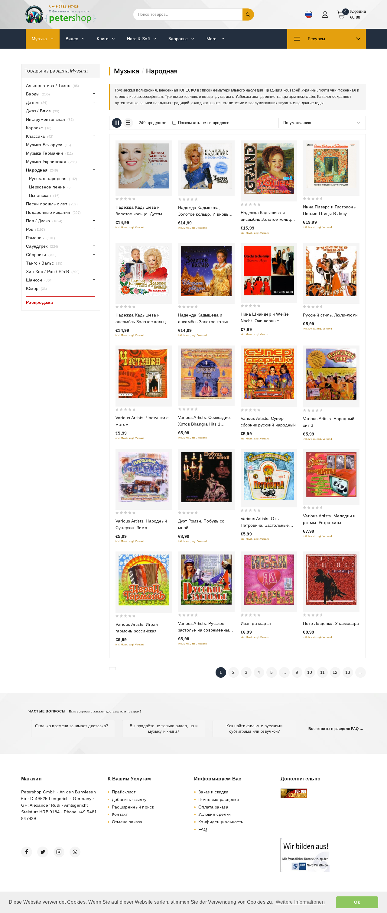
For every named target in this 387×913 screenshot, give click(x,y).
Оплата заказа (213, 807)
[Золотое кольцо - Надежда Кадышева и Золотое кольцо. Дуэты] (144, 165)
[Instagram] (59, 852)
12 (335, 672)
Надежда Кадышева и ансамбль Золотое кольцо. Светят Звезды (205, 322)
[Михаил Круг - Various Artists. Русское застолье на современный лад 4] (206, 579)
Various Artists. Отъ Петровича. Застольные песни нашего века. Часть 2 (269, 525)
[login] (325, 14)
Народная (161, 71)
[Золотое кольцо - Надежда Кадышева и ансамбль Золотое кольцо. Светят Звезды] (206, 271)
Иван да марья (256, 623)
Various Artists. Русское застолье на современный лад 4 (205, 630)
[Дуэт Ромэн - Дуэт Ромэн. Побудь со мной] (206, 477)
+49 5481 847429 (65, 6)
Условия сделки (214, 814)
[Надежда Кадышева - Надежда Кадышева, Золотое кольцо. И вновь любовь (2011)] (206, 166)
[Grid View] (117, 123)
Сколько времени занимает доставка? (71, 726)
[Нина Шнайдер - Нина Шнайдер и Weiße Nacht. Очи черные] (269, 270)
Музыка (126, 71)
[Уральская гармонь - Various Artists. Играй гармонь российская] (144, 580)
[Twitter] (42, 852)
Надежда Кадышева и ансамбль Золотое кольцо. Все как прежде (142, 322)
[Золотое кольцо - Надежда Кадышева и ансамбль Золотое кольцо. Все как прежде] (144, 271)
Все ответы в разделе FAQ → (335, 729)
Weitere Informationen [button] (300, 902)
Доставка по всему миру (70, 11)
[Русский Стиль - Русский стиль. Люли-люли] (331, 271)
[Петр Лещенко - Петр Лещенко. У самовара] (331, 580)
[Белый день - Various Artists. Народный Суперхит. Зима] (144, 477)
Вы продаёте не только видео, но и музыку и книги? (163, 729)
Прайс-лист (123, 791)
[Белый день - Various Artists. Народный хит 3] (331, 374)
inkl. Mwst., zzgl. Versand (129, 227)
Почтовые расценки (218, 799)
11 (322, 672)
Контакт (120, 814)
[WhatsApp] (75, 852)
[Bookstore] (60, 14)
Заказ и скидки (213, 791)
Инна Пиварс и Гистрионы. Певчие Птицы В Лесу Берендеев (330, 213)
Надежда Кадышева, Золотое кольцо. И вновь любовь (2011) (203, 214)
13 (347, 672)
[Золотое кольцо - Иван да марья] (269, 580)
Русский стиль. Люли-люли (330, 315)
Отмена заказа (127, 821)
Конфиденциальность (220, 821)
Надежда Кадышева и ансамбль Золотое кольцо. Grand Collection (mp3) (268, 219)
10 (309, 672)
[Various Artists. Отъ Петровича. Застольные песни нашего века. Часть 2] (269, 476)
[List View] (128, 123)
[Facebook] (26, 852)
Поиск (248, 14)
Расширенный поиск (133, 807)
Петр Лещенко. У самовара (331, 623)
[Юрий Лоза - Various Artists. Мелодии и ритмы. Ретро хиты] (331, 474)
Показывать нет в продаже (203, 123)
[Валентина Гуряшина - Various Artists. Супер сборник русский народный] (269, 374)
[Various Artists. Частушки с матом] (144, 374)
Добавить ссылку (129, 799)
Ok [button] (357, 902)
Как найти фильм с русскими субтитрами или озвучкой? (254, 729)
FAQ (202, 829)
